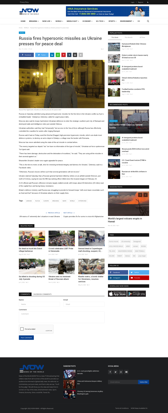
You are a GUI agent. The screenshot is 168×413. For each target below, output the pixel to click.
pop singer (142, 256)
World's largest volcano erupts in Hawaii (125, 220)
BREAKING (55, 201)
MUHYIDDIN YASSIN (125, 251)
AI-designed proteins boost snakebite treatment (132, 68)
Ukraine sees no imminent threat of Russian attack (59, 277)
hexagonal (137, 241)
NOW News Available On (139, 408)
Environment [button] (126, 21)
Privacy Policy (24, 2)
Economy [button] (87, 21)
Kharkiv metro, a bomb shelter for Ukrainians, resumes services (90, 279)
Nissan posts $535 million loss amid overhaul (135, 150)
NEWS (64, 201)
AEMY (128, 246)
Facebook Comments (42, 294)
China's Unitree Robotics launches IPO (134, 79)
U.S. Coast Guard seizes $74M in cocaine (134, 161)
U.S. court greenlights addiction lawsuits (88, 372)
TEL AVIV (112, 251)
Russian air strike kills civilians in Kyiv (134, 173)
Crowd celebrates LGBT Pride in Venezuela (61, 249)
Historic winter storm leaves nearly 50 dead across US (135, 56)
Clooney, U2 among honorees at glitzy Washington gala (90, 392)
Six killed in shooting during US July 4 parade (32, 277)
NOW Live (46, 21)
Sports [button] (112, 21)
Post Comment (26, 338)
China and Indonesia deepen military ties (89, 382)
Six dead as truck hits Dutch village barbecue (30, 249)
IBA (134, 256)
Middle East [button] (72, 21)
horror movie (113, 241)
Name (21, 300)
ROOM (143, 246)
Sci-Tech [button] (100, 21)
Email (65, 300)
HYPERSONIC (82, 201)
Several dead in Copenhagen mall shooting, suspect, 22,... (90, 249)
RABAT (119, 256)
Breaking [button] (33, 21)
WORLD (26, 28)
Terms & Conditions (122, 408)
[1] (148, 2)
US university (125, 241)
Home (23, 21)
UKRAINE (29, 201)
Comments (25, 294)
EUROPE (46, 201)
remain (135, 246)
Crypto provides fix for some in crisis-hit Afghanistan (83, 216)
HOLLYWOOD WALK (116, 246)
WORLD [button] (59, 21)
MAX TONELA (139, 251)
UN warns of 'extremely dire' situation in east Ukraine (39, 216)
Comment (23, 310)
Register (140, 2)
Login (132, 2)
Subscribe (143, 382)
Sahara (127, 256)
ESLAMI (111, 256)
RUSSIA (37, 201)
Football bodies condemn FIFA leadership (133, 90)
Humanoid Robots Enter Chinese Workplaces (134, 45)
